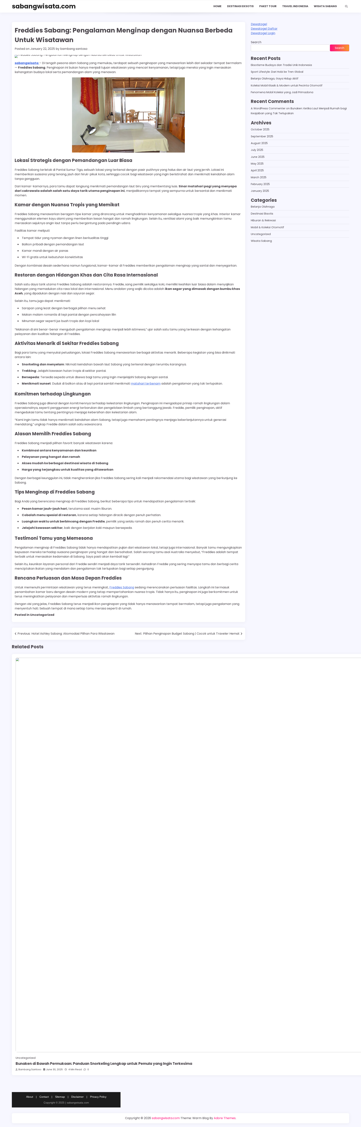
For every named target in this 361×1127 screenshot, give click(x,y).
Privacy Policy (98, 1096)
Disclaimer (77, 1096)
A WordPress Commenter (268, 108)
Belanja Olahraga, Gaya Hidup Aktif (274, 79)
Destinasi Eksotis (240, 6)
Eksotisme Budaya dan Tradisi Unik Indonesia (281, 65)
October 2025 (260, 130)
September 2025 (262, 136)
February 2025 (260, 184)
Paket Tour (268, 6)
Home (217, 6)
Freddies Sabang (121, 587)
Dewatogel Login (263, 33)
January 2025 (260, 191)
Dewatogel (259, 24)
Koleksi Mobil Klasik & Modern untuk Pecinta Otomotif (286, 85)
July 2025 (257, 150)
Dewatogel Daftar (264, 28)
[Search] (346, 6)
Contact (44, 1096)
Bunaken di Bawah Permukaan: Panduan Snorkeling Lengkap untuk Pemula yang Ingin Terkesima (104, 1063)
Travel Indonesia (295, 6)
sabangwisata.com (44, 6)
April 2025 (257, 170)
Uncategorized (261, 234)
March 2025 (258, 177)
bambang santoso (73, 49)
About (29, 1096)
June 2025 (258, 157)
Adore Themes (225, 1118)
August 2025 (259, 143)
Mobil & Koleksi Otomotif (267, 227)
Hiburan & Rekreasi (263, 220)
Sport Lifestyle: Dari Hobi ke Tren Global (277, 72)
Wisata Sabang (325, 6)
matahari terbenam (146, 383)
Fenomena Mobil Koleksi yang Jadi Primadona (282, 92)
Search (256, 42)
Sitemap (60, 1096)
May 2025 (257, 164)
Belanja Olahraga (263, 207)
